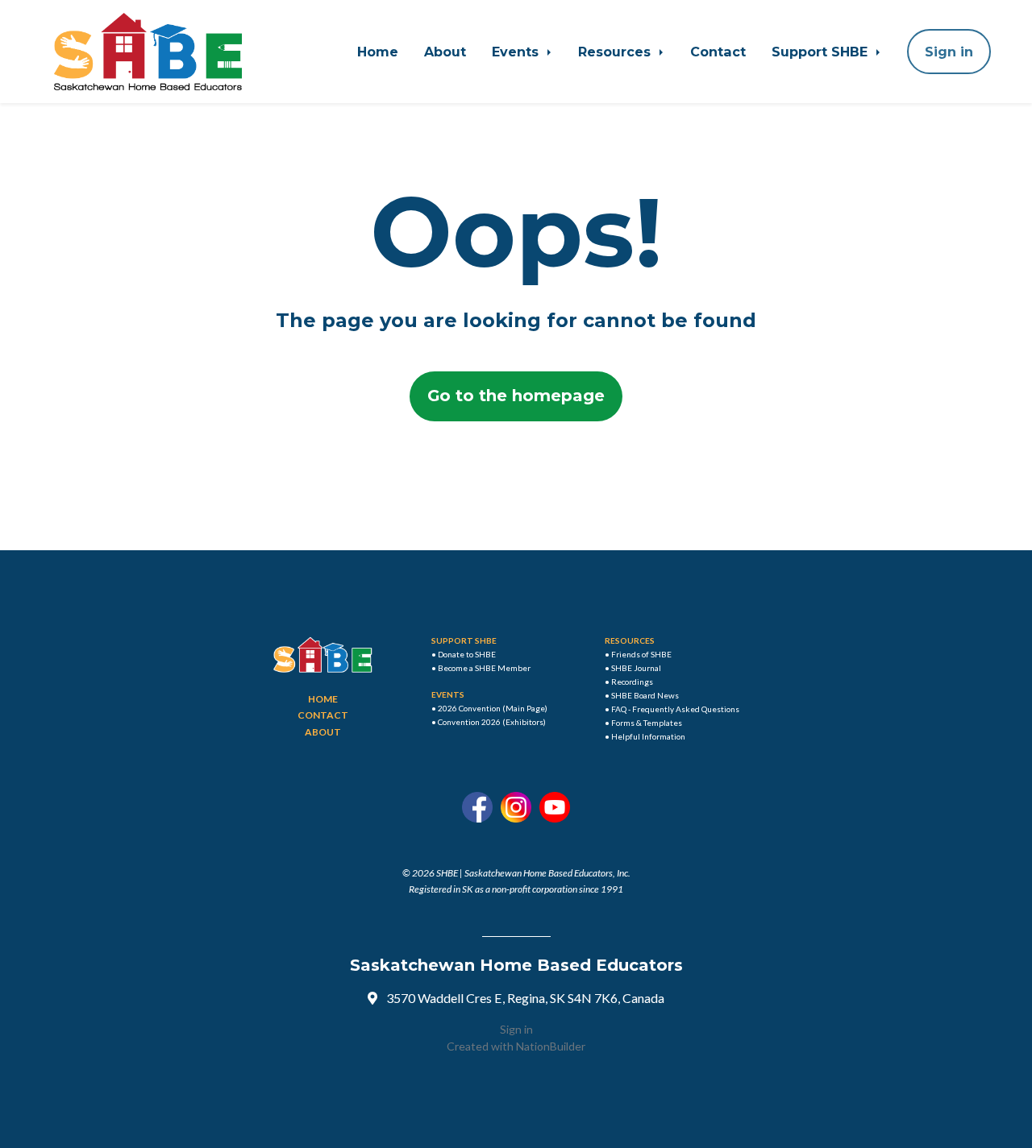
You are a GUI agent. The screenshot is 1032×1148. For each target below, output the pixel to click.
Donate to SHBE (467, 654)
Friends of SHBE (641, 654)
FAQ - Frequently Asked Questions (675, 709)
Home (377, 52)
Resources (616, 52)
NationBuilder (550, 1046)
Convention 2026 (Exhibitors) (492, 722)
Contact (718, 52)
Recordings (632, 681)
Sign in (516, 1029)
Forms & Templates (646, 722)
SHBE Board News (645, 695)
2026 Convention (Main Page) (492, 708)
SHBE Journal (636, 668)
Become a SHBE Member (484, 668)
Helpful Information (648, 736)
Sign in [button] (949, 52)
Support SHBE (822, 52)
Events (517, 52)
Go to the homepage (516, 395)
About (445, 52)
